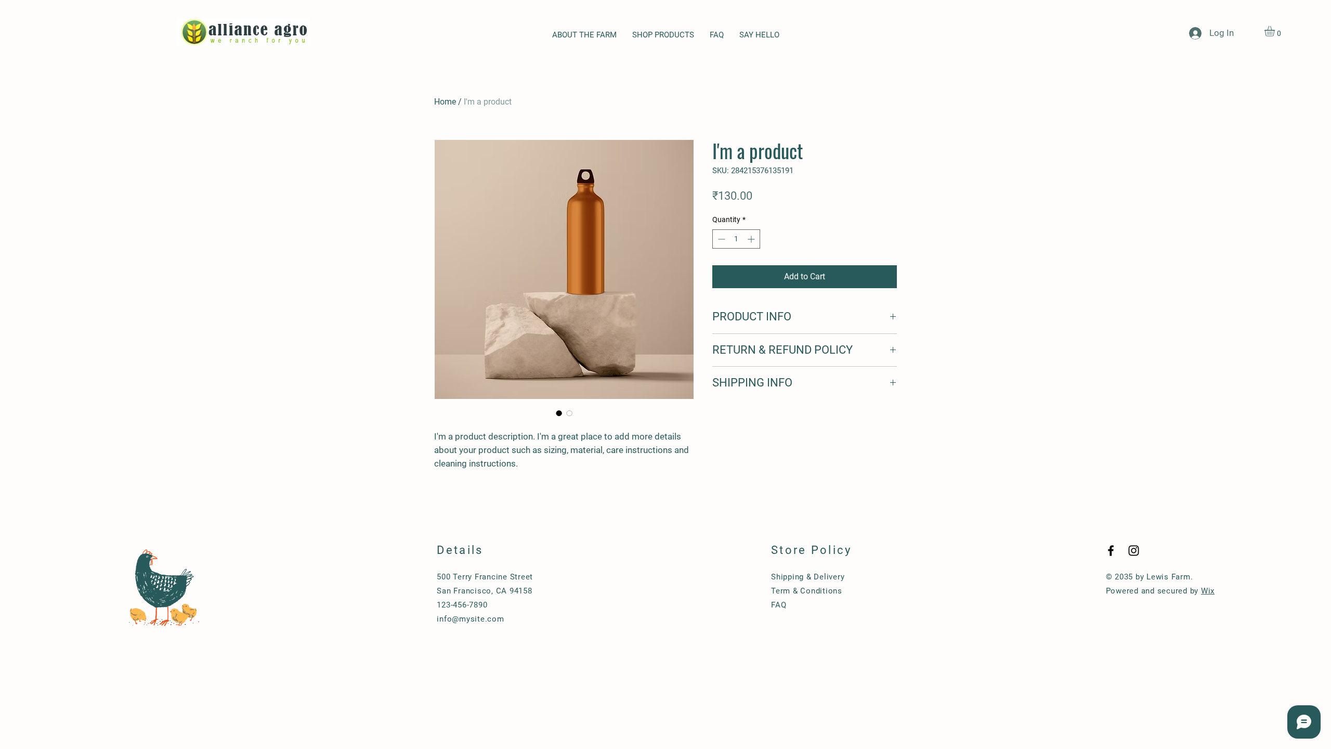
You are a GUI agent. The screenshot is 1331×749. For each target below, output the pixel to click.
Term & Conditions (806, 591)
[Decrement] (720, 239)
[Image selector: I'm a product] (559, 413)
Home (445, 102)
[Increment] (752, 239)
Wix (1208, 591)
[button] (1275, 31)
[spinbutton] (736, 239)
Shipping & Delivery (807, 577)
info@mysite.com (470, 619)
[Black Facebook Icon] (1111, 551)
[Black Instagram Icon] (1134, 551)
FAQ (778, 605)
